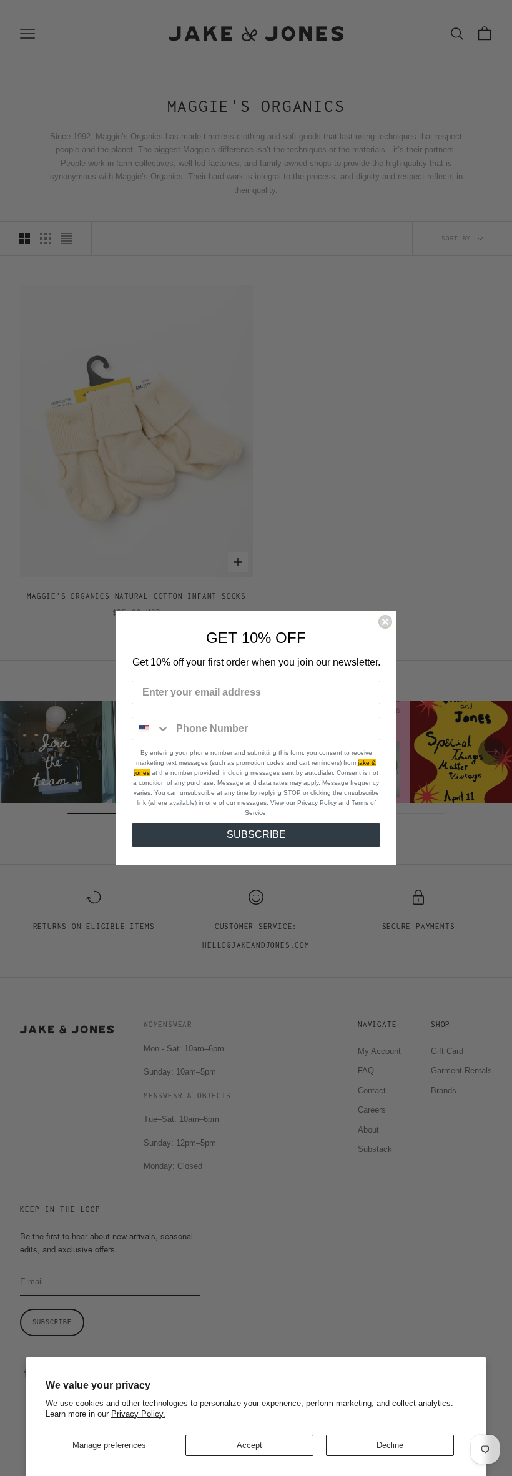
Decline (390, 1445)
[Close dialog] (385, 622)
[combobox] (151, 728)
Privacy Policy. (138, 1414)
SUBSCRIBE (256, 834)
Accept (249, 1445)
